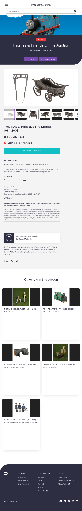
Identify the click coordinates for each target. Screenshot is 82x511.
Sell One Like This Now (32, 151)
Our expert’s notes (12, 160)
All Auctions (22, 477)
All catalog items (48, 59)
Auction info (31, 59)
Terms (46, 227)
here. (24, 180)
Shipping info (17, 227)
